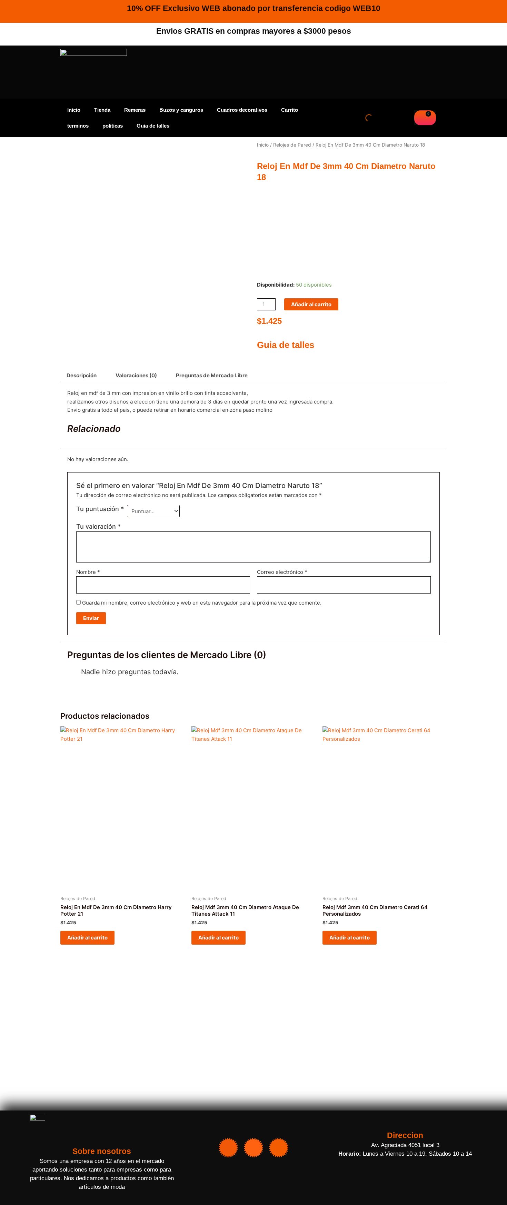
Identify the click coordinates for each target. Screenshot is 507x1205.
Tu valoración (98, 526)
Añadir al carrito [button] (87, 937)
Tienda (102, 110)
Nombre (88, 572)
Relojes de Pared (292, 145)
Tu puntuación (100, 508)
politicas (112, 126)
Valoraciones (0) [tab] (136, 375)
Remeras (135, 110)
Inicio (73, 110)
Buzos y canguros (181, 110)
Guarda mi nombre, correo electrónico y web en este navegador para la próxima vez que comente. (201, 602)
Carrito (289, 110)
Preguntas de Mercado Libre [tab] (212, 375)
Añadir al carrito (311, 304)
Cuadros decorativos (242, 110)
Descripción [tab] (82, 375)
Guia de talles (153, 126)
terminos (78, 126)
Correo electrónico (282, 572)
